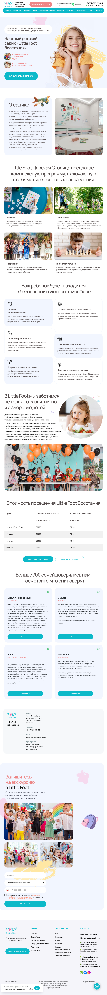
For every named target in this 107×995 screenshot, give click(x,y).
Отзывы (57, 940)
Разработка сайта (89, 982)
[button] (21, 76)
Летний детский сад (38, 940)
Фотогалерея (35, 950)
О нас (56, 934)
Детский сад (35, 937)
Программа (58, 937)
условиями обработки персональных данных (24, 896)
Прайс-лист (35, 947)
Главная (34, 934)
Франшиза (58, 944)
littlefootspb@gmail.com (36, 737)
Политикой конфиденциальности (20, 899)
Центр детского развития (40, 944)
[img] (8, 4)
